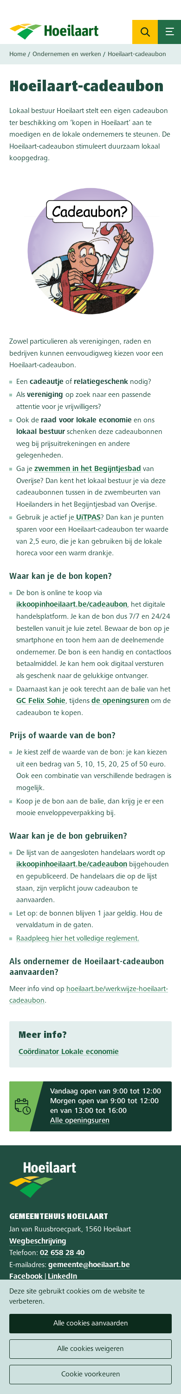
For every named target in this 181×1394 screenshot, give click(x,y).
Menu (169, 32)
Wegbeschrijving (37, 1241)
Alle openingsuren (80, 1120)
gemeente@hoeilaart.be (89, 1265)
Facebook (26, 1277)
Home (17, 54)
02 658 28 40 (62, 1253)
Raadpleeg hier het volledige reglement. (77, 938)
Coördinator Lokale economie (69, 1052)
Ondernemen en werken (66, 54)
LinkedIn (62, 1277)
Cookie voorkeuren (90, 1374)
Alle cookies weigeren (90, 1349)
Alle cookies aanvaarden (90, 1323)
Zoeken (145, 32)
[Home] (54, 31)
